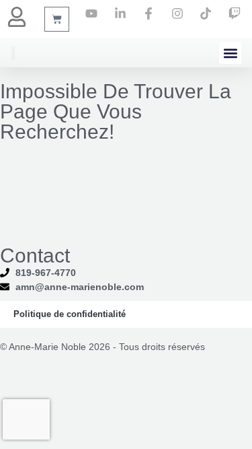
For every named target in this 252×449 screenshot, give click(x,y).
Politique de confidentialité (69, 314)
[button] (230, 53)
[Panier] (56, 19)
